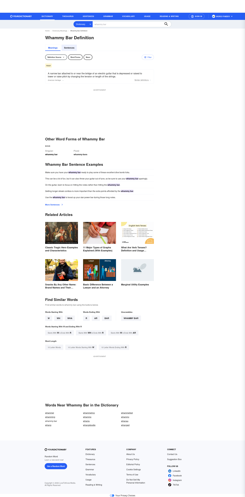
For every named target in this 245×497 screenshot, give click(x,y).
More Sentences (52, 204)
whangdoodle (89, 425)
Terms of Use (132, 474)
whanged (125, 425)
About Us (130, 454)
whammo (87, 416)
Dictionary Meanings (59, 31)
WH (58, 318)
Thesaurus (90, 459)
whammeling (89, 412)
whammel (49, 412)
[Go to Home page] (21, 16)
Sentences (69, 47)
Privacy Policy (132, 459)
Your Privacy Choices (125, 495)
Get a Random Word (56, 466)
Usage (88, 479)
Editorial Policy (133, 464)
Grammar (89, 469)
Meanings (53, 47)
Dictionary (80, 24)
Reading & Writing (93, 484)
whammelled (127, 412)
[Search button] (167, 24)
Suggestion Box (174, 459)
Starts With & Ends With (59, 332)
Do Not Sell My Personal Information (135, 481)
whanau (124, 421)
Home (47, 31)
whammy (125, 416)
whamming (50, 416)
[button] (196, 16)
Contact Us (172, 454)
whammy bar (131, 318)
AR (95, 318)
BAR (107, 318)
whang (48, 425)
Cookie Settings (133, 469)
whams (86, 421)
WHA (69, 318)
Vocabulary (90, 474)
